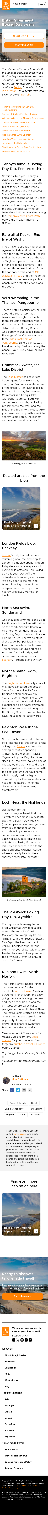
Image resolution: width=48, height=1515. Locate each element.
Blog (7, 1387)
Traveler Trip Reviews (16, 1456)
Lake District (15, 377)
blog (22, 59)
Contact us (10, 1368)
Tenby (18, 87)
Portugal (9, 1406)
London (6, 555)
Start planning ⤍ (22, 1296)
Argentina (10, 1437)
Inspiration (36, 1115)
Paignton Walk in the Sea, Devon (18, 139)
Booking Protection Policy (18, 1462)
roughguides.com (10, 59)
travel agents (19, 1134)
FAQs (7, 1374)
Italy (7, 1399)
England (10, 1115)
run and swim (23, 991)
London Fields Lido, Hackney (16, 127)
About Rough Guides (15, 1355)
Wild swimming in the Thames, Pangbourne (23, 118)
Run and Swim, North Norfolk (16, 152)
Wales (22, 1115)
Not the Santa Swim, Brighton (16, 135)
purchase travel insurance (29, 1044)
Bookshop (10, 1362)
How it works (20, 4)
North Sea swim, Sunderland (16, 131)
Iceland (8, 1418)
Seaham (7, 660)
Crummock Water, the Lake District (19, 122)
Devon (21, 746)
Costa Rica (10, 1424)
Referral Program (14, 1468)
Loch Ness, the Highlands (14, 143)
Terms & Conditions (22, 1485)
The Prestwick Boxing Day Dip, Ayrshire (21, 147)
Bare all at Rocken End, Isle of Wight (20, 114)
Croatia (8, 1412)
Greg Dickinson (20, 1079)
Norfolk (25, 94)
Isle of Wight (10, 91)
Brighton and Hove (19, 683)
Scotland (9, 1430)
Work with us (11, 1380)
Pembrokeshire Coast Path (23, 216)
